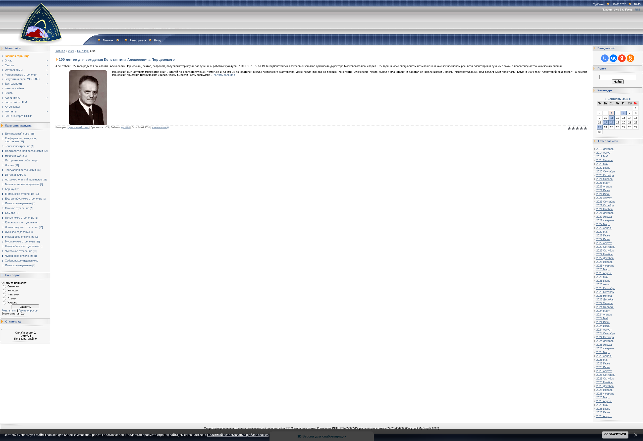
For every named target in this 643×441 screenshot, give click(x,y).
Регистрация (138, 40)
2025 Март (603, 352)
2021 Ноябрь (604, 209)
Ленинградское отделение (21, 227)
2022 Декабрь (605, 258)
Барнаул (10, 189)
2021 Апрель (604, 186)
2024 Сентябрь (605, 333)
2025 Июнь (603, 363)
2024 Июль (603, 325)
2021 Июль (603, 194)
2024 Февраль (605, 306)
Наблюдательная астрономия (24, 150)
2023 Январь (604, 261)
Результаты (9, 310)
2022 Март (603, 224)
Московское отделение (19, 236)
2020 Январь (604, 160)
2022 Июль (603, 239)
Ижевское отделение (18, 203)
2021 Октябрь (605, 205)
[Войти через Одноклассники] (630, 58)
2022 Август (604, 242)
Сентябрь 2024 (618, 98)
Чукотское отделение (18, 251)
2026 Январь (604, 389)
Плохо (12, 298)
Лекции (9, 165)
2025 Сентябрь (605, 374)
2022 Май (602, 231)
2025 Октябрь (605, 378)
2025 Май (602, 359)
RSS (637, 9)
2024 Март (603, 310)
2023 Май (602, 276)
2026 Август (604, 416)
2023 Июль (603, 280)
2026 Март (603, 397)
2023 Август (604, 284)
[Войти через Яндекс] (622, 58)
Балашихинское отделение (22, 184)
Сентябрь (83, 50)
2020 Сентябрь (605, 171)
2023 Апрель (604, 273)
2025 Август (604, 370)
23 (599, 127)
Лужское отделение (17, 231)
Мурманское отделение (20, 241)
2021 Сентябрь (605, 201)
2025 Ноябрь (604, 382)
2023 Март (603, 269)
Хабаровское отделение (20, 260)
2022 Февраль (605, 220)
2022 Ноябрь (604, 254)
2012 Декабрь (605, 148)
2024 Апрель (604, 314)
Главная (108, 40)
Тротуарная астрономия (20, 169)
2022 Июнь (603, 235)
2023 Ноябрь (604, 295)
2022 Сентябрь (605, 246)
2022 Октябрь (605, 250)
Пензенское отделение (19, 217)
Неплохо (13, 294)
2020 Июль (603, 167)
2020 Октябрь (605, 175)
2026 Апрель (604, 401)
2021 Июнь (603, 190)
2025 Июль (603, 367)
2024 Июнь (603, 322)
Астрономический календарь (23, 179)
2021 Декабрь (605, 212)
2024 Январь (604, 303)
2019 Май (602, 156)
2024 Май (602, 318)
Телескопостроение (17, 146)
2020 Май (602, 163)
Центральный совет (17, 133)
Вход (157, 40)
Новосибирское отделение (22, 246)
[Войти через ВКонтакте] (613, 58)
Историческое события (20, 160)
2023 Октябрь (605, 291)
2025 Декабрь (605, 386)
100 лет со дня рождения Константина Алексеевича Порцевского (117, 59)
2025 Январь (604, 344)
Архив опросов (28, 310)
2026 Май (602, 404)
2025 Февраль (605, 348)
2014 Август (604, 152)
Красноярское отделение (21, 222)
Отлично (13, 286)
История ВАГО (14, 174)
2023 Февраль (605, 265)
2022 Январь (604, 216)
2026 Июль (603, 412)
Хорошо (13, 290)
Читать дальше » (225, 74)
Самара (10, 212)
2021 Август (604, 197)
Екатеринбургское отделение (23, 198)
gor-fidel (125, 127)
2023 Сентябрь (605, 288)
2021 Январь (604, 178)
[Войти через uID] (605, 58)
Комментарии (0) (160, 127)
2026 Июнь (603, 408)
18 (611, 122)
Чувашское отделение (19, 255)
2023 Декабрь (605, 299)
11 (611, 117)
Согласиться (615, 434)
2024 (71, 50)
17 (605, 122)
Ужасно (12, 302)
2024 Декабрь (605, 340)
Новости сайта (14, 155)
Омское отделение (17, 208)
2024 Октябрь (605, 337)
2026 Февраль (605, 393)
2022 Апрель (604, 227)
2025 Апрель (604, 355)
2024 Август (604, 329)
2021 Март (603, 182)
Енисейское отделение (19, 193)
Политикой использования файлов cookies (238, 434)
